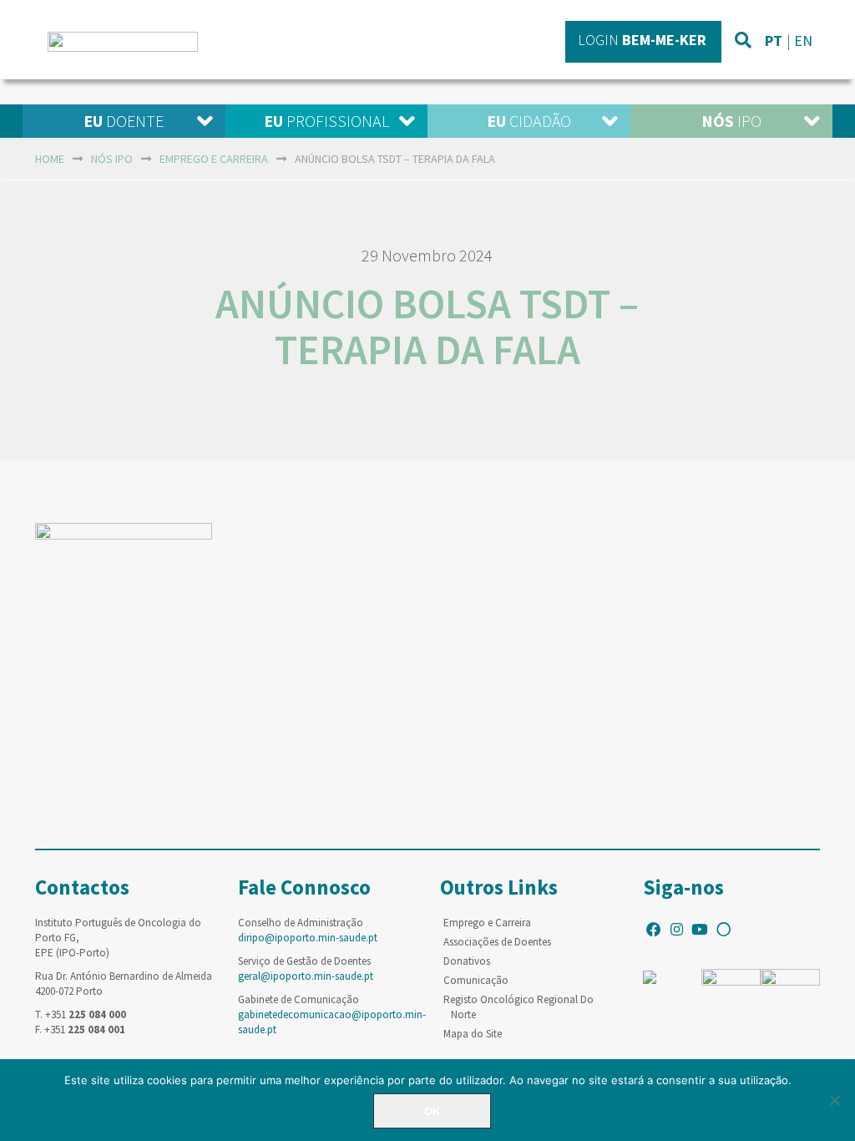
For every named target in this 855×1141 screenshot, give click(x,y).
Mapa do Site (472, 1034)
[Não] (834, 1100)
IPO (731, 120)
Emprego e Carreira (487, 922)
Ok (432, 1111)
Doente (123, 120)
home (49, 158)
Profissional (326, 120)
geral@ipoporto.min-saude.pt (305, 976)
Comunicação (475, 980)
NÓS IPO (112, 158)
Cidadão (529, 120)
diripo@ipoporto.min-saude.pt (307, 938)
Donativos (466, 961)
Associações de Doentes (497, 942)
